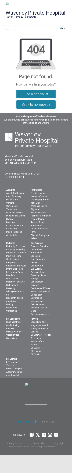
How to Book (12, 278)
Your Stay (35, 203)
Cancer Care (37, 266)
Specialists (11, 338)
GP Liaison (36, 351)
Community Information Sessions (36, 252)
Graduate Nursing (14, 212)
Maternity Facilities (15, 282)
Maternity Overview (15, 246)
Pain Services (37, 304)
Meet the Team (13, 256)
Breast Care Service (40, 291)
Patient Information (40, 196)
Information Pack (14, 269)
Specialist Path (13, 322)
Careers (10, 203)
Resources (11, 308)
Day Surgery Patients (41, 199)
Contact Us (11, 235)
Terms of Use (47, 421)
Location (10, 222)
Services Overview (40, 246)
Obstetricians (12, 259)
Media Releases (14, 232)
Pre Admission (38, 193)
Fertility (9, 304)
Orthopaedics (37, 272)
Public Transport (14, 368)
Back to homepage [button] (36, 104)
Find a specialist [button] (36, 94)
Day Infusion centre (40, 314)
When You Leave (39, 206)
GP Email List (37, 354)
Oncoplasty (36, 295)
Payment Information (41, 216)
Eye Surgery (36, 269)
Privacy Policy (37, 219)
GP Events (36, 348)
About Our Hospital (15, 193)
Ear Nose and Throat (41, 288)
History (9, 219)
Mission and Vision (15, 216)
